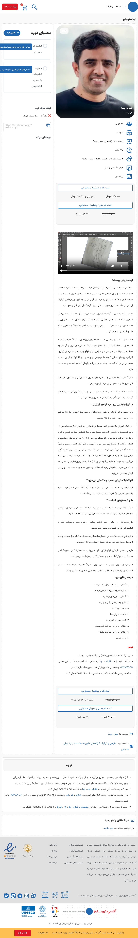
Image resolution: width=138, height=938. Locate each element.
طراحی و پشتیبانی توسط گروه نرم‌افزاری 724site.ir (70, 923)
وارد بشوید (108, 828)
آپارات (59, 807)
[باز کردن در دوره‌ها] (116, 7)
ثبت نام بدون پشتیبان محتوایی (95, 205)
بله (88, 789)
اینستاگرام (83, 807)
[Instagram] (26, 895)
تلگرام (108, 661)
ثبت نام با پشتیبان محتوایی (95, 188)
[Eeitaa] (13, 895)
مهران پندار (113, 734)
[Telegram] (19, 895)
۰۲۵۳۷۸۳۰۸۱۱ (126, 667)
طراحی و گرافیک (108, 743)
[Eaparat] (33, 895)
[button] (10, 7)
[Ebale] (6, 895)
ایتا (100, 661)
